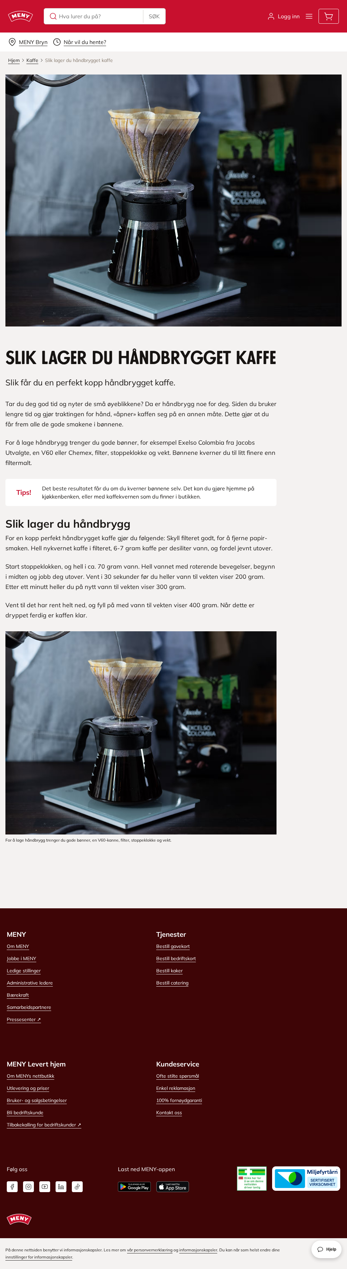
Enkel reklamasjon (175, 1088)
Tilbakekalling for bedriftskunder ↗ (44, 1125)
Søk (154, 16)
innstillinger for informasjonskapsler (38, 1257)
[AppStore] (172, 1186)
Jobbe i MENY (21, 958)
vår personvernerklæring (149, 1249)
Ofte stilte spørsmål (177, 1076)
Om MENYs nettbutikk (30, 1076)
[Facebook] (12, 1186)
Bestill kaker (169, 971)
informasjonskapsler (198, 1249)
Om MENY (18, 946)
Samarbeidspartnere (29, 1007)
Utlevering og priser (28, 1088)
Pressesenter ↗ (24, 1019)
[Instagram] (28, 1186)
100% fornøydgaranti (179, 1100)
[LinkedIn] (61, 1186)
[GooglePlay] (134, 1186)
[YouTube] (44, 1186)
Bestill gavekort (173, 946)
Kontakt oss (169, 1112)
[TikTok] (77, 1186)
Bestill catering (172, 983)
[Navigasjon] (309, 16)
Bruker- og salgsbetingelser (37, 1100)
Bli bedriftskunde (25, 1112)
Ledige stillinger (24, 971)
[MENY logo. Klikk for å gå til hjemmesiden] (20, 16)
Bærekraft (18, 995)
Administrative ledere (30, 983)
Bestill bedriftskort (176, 958)
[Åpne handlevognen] (329, 16)
